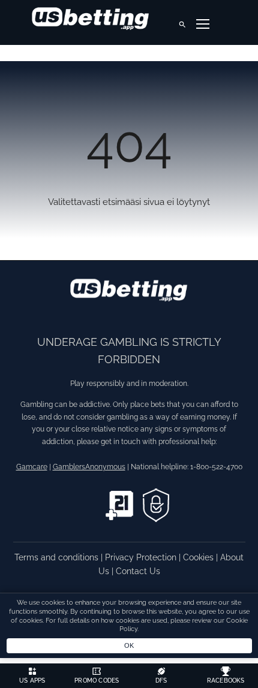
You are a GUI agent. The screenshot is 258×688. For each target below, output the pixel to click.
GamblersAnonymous (89, 467)
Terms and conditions (57, 557)
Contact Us (138, 571)
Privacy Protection (142, 557)
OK (129, 645)
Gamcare (31, 467)
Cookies (199, 557)
